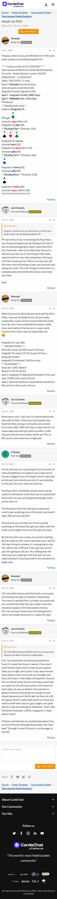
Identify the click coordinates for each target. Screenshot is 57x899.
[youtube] (42, 833)
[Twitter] (14, 833)
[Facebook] (21, 833)
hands (36, 434)
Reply (52, 199)
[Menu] (52, 4)
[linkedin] (35, 833)
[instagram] (28, 833)
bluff (25, 271)
